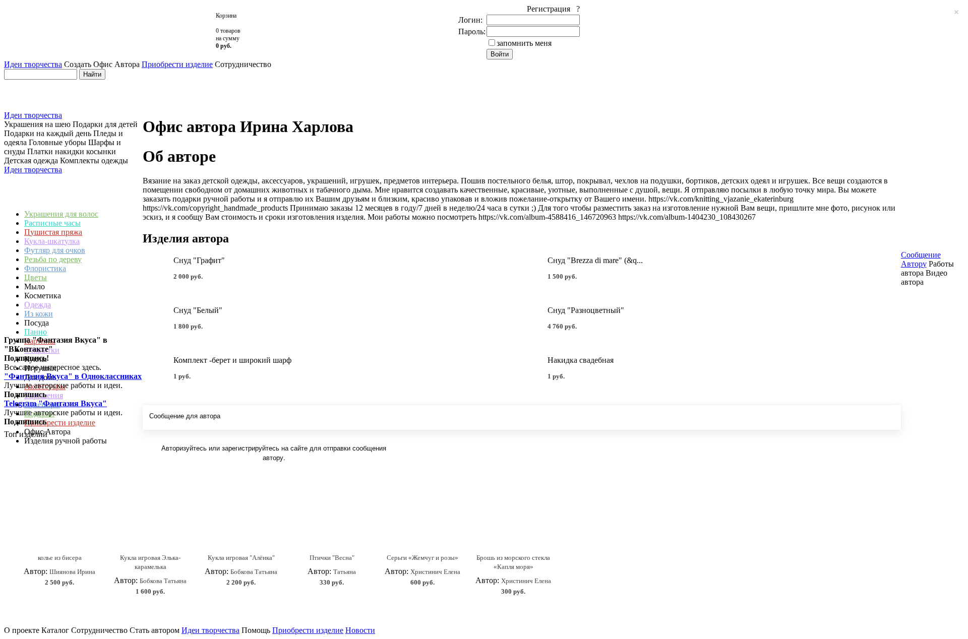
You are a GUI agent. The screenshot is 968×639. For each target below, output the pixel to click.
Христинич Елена (435, 572)
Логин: (470, 20)
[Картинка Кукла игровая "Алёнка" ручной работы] (241, 514)
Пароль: (472, 31)
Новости (360, 630)
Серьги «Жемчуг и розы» (422, 557)
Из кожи (38, 313)
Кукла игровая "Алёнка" (241, 557)
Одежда (37, 304)
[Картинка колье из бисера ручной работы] (59, 514)
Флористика (45, 268)
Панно (35, 332)
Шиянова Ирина (72, 572)
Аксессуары (45, 386)
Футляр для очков (54, 250)
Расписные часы (52, 223)
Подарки (39, 413)
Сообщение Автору (921, 259)
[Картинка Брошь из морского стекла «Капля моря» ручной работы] (513, 514)
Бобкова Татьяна (163, 581)
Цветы (35, 277)
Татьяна (344, 572)
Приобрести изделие (177, 64)
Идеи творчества (33, 64)
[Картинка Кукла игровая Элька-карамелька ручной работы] (150, 514)
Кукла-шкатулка (52, 241)
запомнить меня (524, 43)
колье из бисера (60, 557)
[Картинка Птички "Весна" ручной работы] (331, 514)
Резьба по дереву (53, 259)
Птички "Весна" (332, 557)
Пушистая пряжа (53, 232)
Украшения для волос (61, 214)
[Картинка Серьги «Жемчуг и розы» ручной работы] (422, 514)
